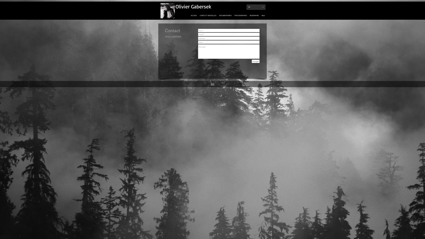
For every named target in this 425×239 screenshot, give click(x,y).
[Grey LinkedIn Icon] (212, 84)
